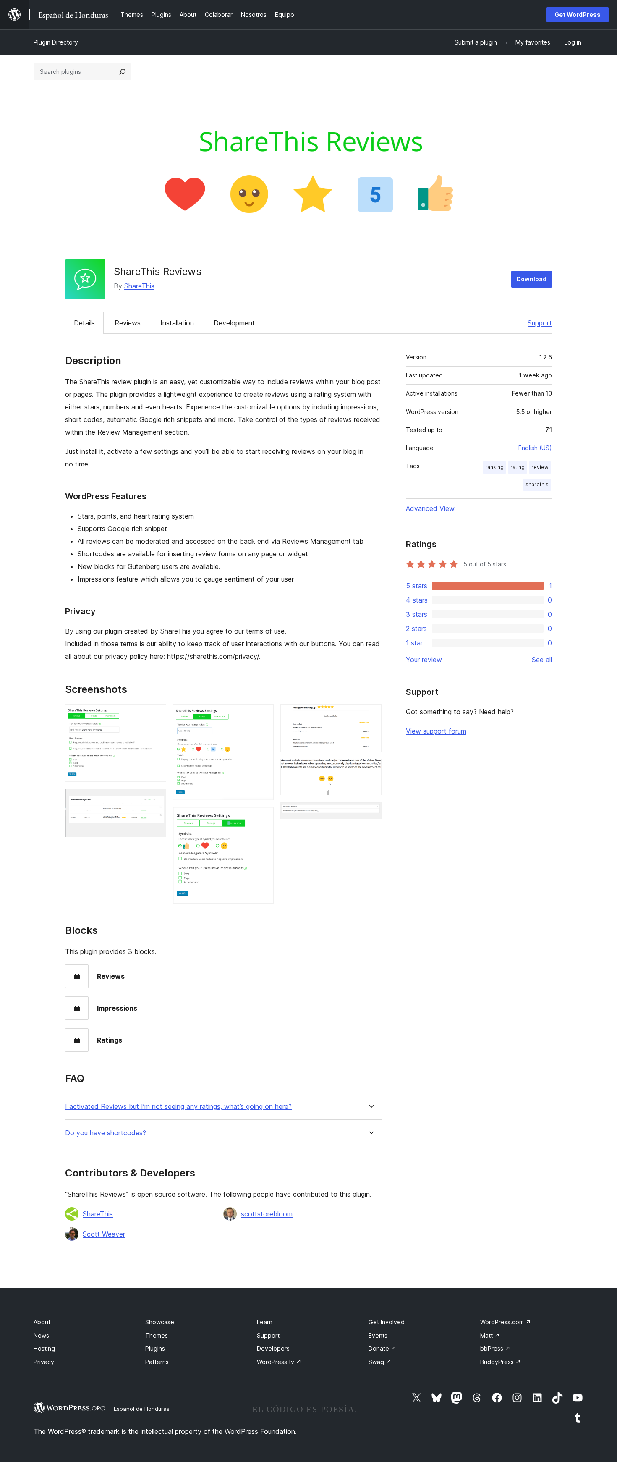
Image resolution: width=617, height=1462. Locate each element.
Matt (490, 1335)
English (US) (535, 447)
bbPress (495, 1348)
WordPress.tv (279, 1361)
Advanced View (430, 508)
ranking (494, 467)
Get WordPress (577, 14)
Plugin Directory (56, 42)
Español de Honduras (142, 1408)
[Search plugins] (122, 71)
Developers (273, 1348)
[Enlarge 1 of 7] (155, 715)
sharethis (537, 484)
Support (540, 323)
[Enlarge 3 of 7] (262, 715)
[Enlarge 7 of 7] (370, 813)
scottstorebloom (267, 1214)
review (540, 467)
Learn (264, 1322)
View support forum (436, 731)
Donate (382, 1348)
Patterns (157, 1361)
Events (378, 1335)
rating (517, 467)
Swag (380, 1361)
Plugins (155, 1348)
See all (542, 659)
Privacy (44, 1361)
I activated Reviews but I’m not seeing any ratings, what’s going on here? (178, 1107)
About (42, 1322)
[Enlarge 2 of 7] (155, 800)
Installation (177, 323)
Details (84, 323)
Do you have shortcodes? (105, 1133)
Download (531, 279)
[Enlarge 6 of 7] (370, 770)
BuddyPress (500, 1361)
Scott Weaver (104, 1234)
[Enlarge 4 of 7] (262, 818)
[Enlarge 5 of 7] (370, 715)
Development (234, 323)
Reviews (128, 323)
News (41, 1335)
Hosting (44, 1348)
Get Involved (387, 1322)
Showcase (159, 1322)
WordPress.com (505, 1322)
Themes (156, 1335)
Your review (424, 659)
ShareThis (139, 286)
